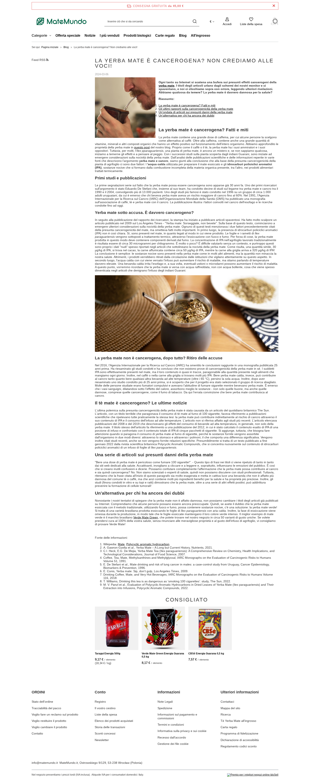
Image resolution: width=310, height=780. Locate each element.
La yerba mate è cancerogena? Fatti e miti (187, 105)
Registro (100, 701)
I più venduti (109, 35)
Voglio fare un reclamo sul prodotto (55, 714)
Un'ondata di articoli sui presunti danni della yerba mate (196, 112)
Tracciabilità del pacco (46, 708)
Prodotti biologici (137, 35)
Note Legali (165, 701)
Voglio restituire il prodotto (49, 720)
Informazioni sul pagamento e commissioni (177, 716)
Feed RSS (39, 60)
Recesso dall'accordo (172, 737)
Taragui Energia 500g (107, 653)
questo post (142, 147)
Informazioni (169, 692)
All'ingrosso (200, 35)
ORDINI (38, 692)
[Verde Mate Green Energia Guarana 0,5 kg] (163, 628)
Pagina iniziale (49, 47)
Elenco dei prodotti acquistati (114, 720)
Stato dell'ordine (42, 701)
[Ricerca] (194, 21)
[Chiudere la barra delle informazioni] (274, 5)
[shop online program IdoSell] (252, 775)
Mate (121, 544)
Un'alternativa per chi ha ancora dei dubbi (186, 115)
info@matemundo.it (45, 762)
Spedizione (165, 708)
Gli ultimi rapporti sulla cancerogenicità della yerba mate (196, 108)
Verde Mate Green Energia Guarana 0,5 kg (163, 655)
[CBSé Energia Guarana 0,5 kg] (210, 628)
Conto (100, 692)
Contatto (37, 733)
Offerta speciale (67, 35)
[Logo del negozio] (62, 21)
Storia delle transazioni (110, 727)
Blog (183, 35)
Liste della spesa (106, 714)
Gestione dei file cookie (173, 743)
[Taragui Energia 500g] (116, 628)
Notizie (90, 35)
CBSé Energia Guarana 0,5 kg (206, 653)
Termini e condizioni (171, 724)
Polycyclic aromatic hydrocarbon (147, 544)
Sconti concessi (105, 733)
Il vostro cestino (105, 708)
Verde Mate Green (145, 517)
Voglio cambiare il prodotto (49, 727)
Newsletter (102, 740)
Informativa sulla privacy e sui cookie (182, 731)
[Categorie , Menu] (51, 36)
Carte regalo (165, 35)
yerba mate (166, 85)
